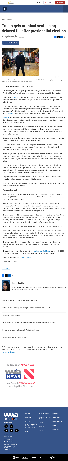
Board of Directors (44, 413)
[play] (4, 9)
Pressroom (28, 417)
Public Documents (30, 427)
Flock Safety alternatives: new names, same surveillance (19, 300)
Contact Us (28, 413)
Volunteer (41, 426)
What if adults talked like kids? (11, 315)
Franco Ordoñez (25, 258)
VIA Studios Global (30, 426)
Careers (41, 422)
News (3, 20)
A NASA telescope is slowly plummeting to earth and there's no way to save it (26, 308)
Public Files (56, 429)
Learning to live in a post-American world (14, 337)
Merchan (15, 97)
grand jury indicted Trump (42, 251)
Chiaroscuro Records (31, 424)
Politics (9, 20)
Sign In (39, 2)
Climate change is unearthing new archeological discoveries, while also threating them (28, 322)
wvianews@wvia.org (10, 352)
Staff (26, 432)
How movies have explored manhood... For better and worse (20, 330)
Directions (55, 413)
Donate (61, 3)
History (54, 425)
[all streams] (65, 9)
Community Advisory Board (45, 418)
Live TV (49, 3)
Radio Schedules (57, 421)
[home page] (11, 416)
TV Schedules (56, 417)
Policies (41, 430)
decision (10, 113)
